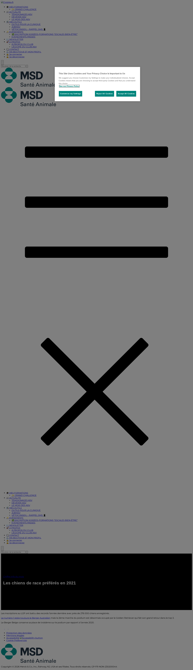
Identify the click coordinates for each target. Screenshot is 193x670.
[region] (97, 84)
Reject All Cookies (104, 94)
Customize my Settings (70, 94)
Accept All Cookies (126, 94)
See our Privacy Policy (69, 86)
